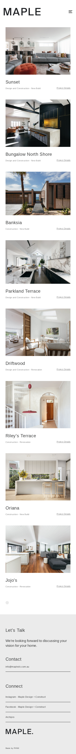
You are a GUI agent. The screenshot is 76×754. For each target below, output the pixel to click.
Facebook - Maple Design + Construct (26, 707)
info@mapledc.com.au (17, 666)
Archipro (10, 717)
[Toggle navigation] (60, 12)
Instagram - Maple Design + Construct (26, 697)
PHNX (16, 748)
